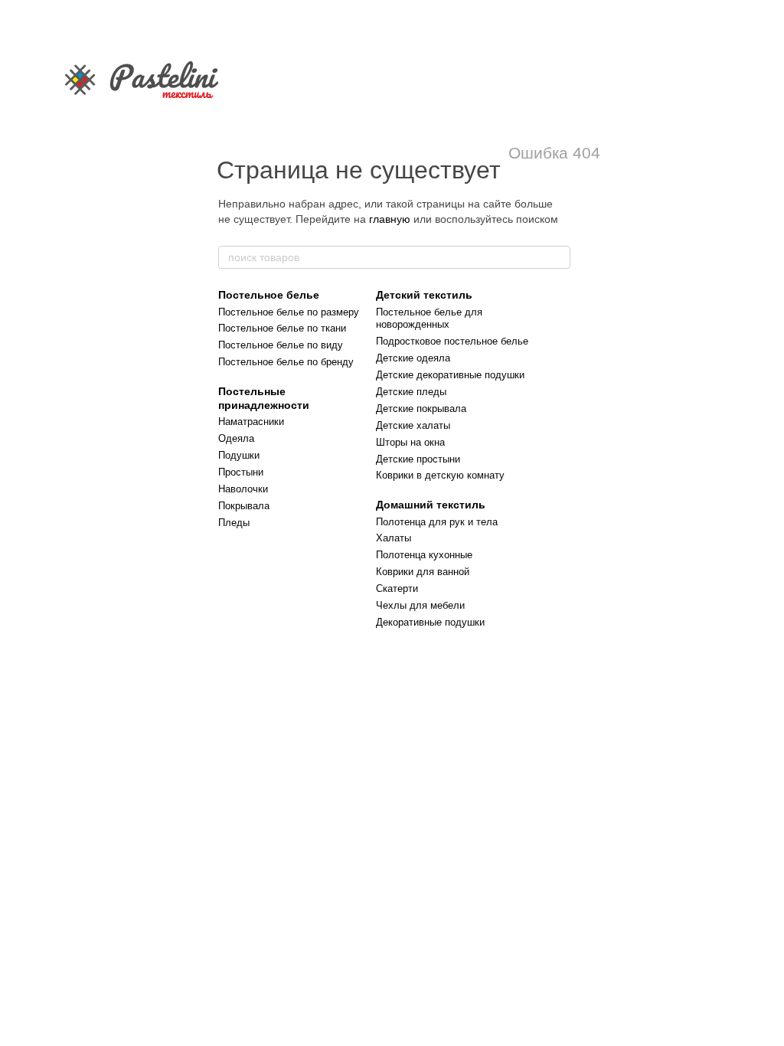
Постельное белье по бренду (286, 362)
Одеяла (236, 438)
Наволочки (243, 489)
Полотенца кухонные (424, 555)
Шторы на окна (410, 442)
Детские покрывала (421, 408)
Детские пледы (411, 391)
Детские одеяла (413, 358)
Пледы (234, 522)
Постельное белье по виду (280, 345)
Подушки (239, 455)
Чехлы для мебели (420, 605)
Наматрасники (251, 421)
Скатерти (397, 588)
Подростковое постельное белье (452, 341)
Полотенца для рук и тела (437, 522)
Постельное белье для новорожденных (429, 318)
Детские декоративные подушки (450, 375)
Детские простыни (418, 459)
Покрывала (244, 506)
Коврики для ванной (422, 571)
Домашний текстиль (430, 504)
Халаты (393, 538)
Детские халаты (413, 425)
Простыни (240, 472)
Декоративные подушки (430, 622)
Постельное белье (268, 295)
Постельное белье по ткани (282, 328)
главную (389, 219)
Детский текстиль (424, 295)
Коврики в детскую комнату (440, 475)
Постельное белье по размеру (288, 312)
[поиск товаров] (558, 257)
